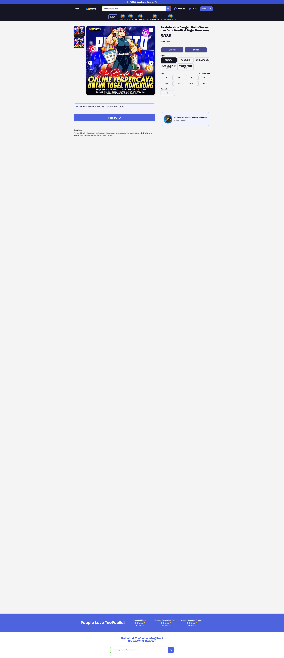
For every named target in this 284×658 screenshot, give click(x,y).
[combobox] (134, 8)
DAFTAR (172, 50)
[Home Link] (90, 8)
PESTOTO (114, 117)
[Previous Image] (90, 63)
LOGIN (196, 50)
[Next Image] (151, 63)
